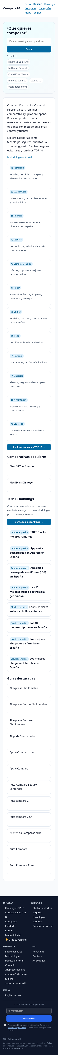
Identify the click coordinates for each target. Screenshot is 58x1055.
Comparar (30, 8)
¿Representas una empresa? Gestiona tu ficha (16, 974)
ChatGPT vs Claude (18, 74)
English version (13, 995)
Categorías (45, 8)
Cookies (37, 956)
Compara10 (11, 8)
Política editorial (14, 960)
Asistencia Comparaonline (25, 833)
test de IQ (36, 80)
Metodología (12, 956)
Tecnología (39, 917)
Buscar (37, 4)
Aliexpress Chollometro (24, 688)
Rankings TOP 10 (14, 908)
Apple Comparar (20, 768)
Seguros (37, 912)
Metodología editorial (19, 157)
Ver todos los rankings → (29, 521)
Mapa (28, 12)
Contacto (10, 965)
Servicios (38, 921)
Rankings (49, 4)
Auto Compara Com (22, 865)
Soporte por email (15, 983)
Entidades (10, 926)
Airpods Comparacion (23, 736)
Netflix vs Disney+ (17, 68)
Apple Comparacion (22, 752)
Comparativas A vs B (15, 915)
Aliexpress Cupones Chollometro (22, 722)
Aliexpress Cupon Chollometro (28, 704)
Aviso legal (39, 960)
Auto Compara (18, 849)
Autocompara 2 (19, 800)
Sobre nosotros (13, 951)
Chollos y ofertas (42, 908)
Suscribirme (29, 1018)
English (37, 12)
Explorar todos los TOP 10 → (29, 447)
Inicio (28, 4)
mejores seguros (17, 80)
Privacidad (38, 951)
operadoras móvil (17, 86)
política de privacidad (17, 1027)
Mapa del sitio (13, 935)
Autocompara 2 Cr (21, 817)
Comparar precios (43, 926)
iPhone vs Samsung (18, 61)
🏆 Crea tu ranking (16, 939)
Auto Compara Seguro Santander (23, 787)
